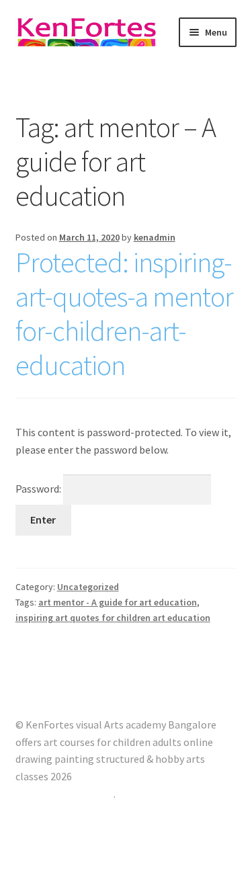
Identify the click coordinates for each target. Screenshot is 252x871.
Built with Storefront (64, 793)
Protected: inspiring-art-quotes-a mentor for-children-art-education (124, 313)
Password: (39, 488)
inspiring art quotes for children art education (112, 618)
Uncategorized (88, 587)
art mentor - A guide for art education (117, 602)
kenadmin (154, 237)
